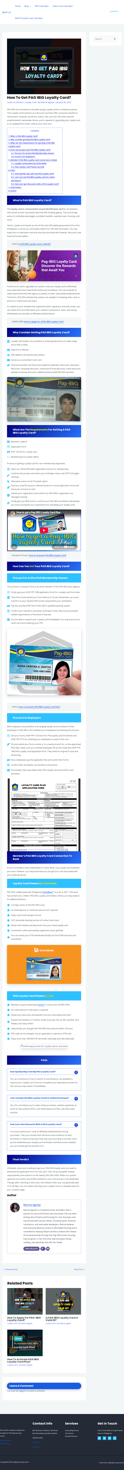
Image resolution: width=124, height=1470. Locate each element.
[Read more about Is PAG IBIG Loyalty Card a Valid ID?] (63, 1301)
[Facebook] (99, 1438)
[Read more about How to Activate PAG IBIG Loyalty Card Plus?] (25, 1342)
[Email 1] (114, 1438)
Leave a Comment (15, 102)
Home (17, 6)
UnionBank (47, 892)
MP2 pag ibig (4, 1443)
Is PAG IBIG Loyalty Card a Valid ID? (35, 244)
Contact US (37, 1447)
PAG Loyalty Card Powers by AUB (27, 167)
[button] (30, 6)
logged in (23, 1391)
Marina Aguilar (32, 1204)
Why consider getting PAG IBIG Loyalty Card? (29, 139)
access (41, 1004)
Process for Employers (23, 156)
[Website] (43, 1249)
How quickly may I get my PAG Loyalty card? (32, 173)
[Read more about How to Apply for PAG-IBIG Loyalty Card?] (25, 1301)
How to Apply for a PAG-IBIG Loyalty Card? (44, 321)
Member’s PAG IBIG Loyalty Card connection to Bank (32, 160)
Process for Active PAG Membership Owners (33, 153)
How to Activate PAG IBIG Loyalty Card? (47, 555)
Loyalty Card (30, 102)
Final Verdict (14, 187)
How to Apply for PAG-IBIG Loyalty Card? (24, 1319)
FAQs (11, 170)
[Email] (48, 1249)
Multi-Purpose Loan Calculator (29, 18)
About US (36, 1442)
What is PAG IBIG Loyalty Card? (23, 136)
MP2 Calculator (42, 6)
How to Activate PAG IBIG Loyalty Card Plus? (39, 707)
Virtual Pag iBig (5, 1440)
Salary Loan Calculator (63, 6)
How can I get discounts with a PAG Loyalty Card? (35, 184)
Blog (26, 6)
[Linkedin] (109, 1438)
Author (12, 190)
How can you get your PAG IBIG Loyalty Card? (29, 150)
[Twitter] (104, 1438)
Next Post (80, 1269)
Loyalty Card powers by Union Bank (28, 163)
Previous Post (10, 1269)
